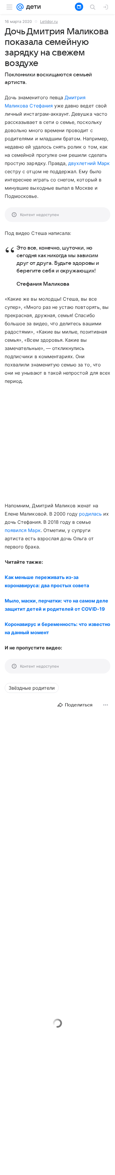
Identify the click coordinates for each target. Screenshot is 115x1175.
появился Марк (23, 530)
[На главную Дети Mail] (32, 7)
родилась (90, 514)
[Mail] (20, 7)
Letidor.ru (49, 21)
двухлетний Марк (89, 163)
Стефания (40, 106)
